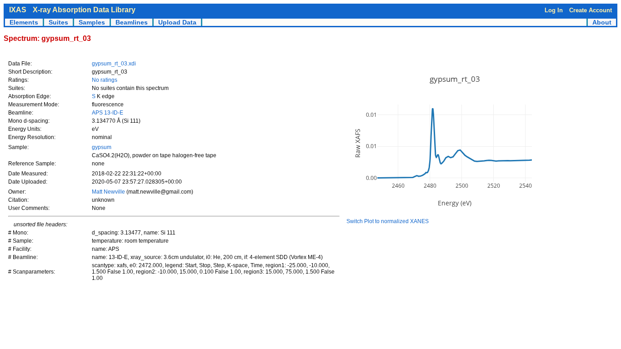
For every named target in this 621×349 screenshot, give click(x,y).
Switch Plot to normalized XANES (387, 221)
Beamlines (131, 22)
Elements (24, 22)
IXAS (17, 10)
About (601, 22)
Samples (92, 22)
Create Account (590, 10)
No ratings (104, 80)
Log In (554, 10)
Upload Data (177, 22)
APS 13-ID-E (107, 113)
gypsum (101, 147)
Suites (58, 22)
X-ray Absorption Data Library (84, 10)
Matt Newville (109, 192)
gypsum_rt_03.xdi (114, 63)
